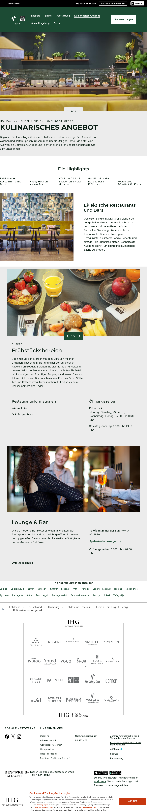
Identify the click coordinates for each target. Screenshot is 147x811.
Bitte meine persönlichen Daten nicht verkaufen (125, 743)
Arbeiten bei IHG (48, 740)
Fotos (57, 23)
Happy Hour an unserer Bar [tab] (38, 183)
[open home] (4, 609)
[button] (137, 3)
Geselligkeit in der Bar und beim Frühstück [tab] (98, 181)
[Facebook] (7, 736)
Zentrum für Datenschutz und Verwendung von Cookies (124, 737)
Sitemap (114, 754)
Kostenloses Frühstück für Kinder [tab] (130, 183)
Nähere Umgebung (40, 23)
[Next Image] (79, 111)
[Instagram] (19, 736)
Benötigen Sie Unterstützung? (55, 758)
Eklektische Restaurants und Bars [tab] (10, 181)
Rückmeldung (116, 758)
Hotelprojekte (47, 749)
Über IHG (44, 736)
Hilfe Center (14, 4)
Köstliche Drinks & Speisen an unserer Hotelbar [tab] (70, 181)
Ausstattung (63, 15)
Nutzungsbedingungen (86, 736)
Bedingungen (42, 804)
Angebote (35, 15)
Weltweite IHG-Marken (51, 745)
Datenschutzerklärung (89, 807)
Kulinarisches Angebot (87, 15)
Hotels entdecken (49, 753)
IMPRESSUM (81, 740)
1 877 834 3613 (40, 774)
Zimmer (48, 15)
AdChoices (115, 749)
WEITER (133, 801)
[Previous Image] (68, 111)
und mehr (100, 781)
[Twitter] (13, 736)
